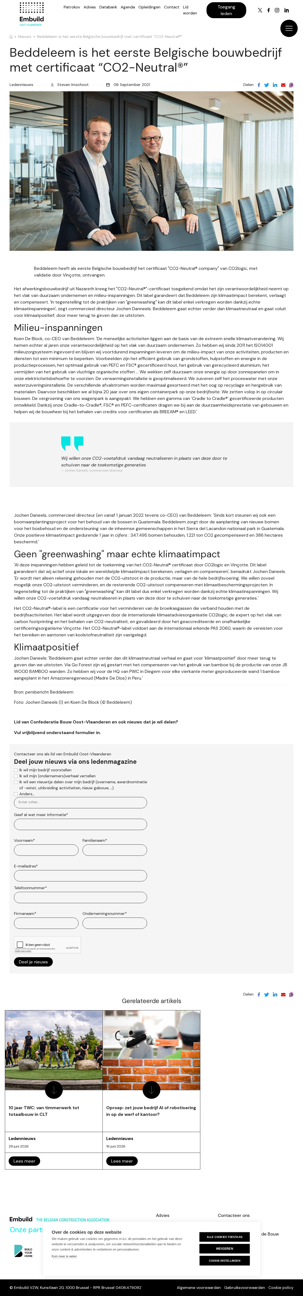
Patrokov (72, 7)
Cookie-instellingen (224, 1260)
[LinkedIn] (286, 10)
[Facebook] (268, 10)
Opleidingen (149, 7)
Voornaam (24, 840)
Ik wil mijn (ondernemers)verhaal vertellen (57, 776)
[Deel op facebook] (259, 84)
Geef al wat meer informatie (41, 814)
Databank (108, 7)
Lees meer (24, 1161)
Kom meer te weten (64, 1256)
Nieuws (24, 36)
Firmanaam (25, 913)
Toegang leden (226, 10)
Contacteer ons (234, 1215)
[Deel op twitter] (266, 84)
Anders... (26, 794)
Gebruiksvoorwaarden (244, 1287)
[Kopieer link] (291, 85)
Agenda (128, 7)
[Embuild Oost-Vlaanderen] (31, 14)
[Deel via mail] (283, 84)
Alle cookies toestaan (224, 1237)
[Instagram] (276, 10)
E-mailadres (26, 866)
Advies (90, 7)
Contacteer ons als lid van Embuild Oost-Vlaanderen (62, 754)
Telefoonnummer (30, 888)
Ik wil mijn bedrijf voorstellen (45, 770)
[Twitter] (260, 10)
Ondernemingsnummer (105, 913)
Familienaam (95, 840)
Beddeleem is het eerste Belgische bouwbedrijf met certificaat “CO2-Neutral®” (109, 36)
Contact (171, 7)
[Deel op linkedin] (275, 84)
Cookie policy (280, 1287)
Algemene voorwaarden (199, 1287)
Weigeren (224, 1248)
